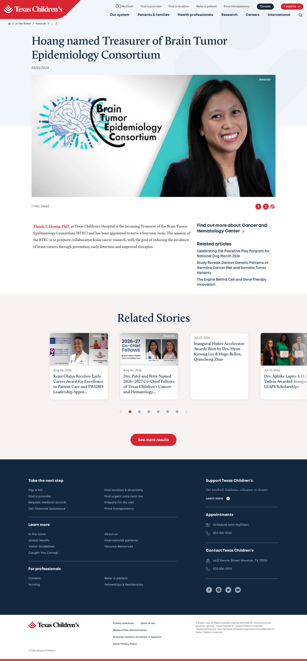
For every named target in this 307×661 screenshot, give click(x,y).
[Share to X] (266, 206)
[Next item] (185, 412)
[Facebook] (209, 590)
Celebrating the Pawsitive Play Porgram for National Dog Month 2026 (233, 254)
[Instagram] (219, 590)
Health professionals (195, 15)
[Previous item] (122, 412)
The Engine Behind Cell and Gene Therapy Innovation (231, 282)
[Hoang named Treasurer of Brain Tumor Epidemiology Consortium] (40, 9)
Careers (252, 15)
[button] (272, 206)
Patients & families (153, 15)
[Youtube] (238, 590)
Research (229, 15)
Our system (119, 15)
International (279, 15)
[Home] (9, 23)
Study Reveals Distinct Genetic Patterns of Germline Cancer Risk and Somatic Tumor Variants (232, 267)
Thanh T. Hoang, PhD (51, 226)
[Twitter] (228, 590)
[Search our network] (300, 15)
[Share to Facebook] (258, 206)
